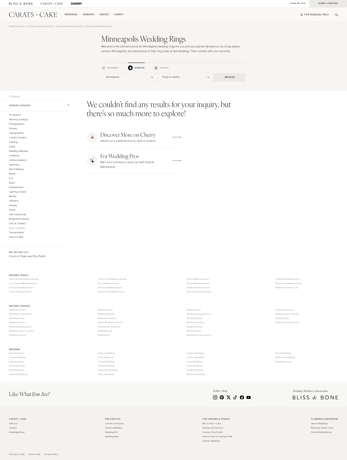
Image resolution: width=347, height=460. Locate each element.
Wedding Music (194, 310)
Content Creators (18, 138)
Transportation (16, 232)
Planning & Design (18, 119)
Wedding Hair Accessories (199, 335)
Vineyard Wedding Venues (21, 287)
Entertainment (16, 187)
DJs (11, 178)
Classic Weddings (17, 357)
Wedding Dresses (195, 327)
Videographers (16, 133)
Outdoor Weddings (195, 353)
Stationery (14, 165)
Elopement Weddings (108, 370)
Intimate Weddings (106, 366)
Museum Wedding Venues (110, 287)
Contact (13, 428)
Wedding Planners (17, 310)
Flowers (13, 128)
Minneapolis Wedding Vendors (70, 26)
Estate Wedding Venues (20, 292)
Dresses (13, 205)
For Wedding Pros (316, 15)
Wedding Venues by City (286, 287)
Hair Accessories (17, 214)
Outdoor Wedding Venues (287, 279)
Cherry (119, 14)
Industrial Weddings (18, 374)
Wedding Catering (17, 335)
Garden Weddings (195, 370)
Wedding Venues (17, 318)
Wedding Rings (282, 318)
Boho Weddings (16, 353)
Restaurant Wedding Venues (111, 292)
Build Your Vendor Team (322, 428)
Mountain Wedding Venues (199, 292)
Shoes (12, 210)
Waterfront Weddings (285, 357)
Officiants (14, 201)
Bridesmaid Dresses (19, 219)
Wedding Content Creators (21, 331)
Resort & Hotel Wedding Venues (24, 279)
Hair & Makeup (16, 169)
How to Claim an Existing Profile (217, 436)
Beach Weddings (283, 353)
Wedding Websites (18, 151)
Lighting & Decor (17, 192)
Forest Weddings (194, 366)
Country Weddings (195, 357)
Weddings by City (283, 362)
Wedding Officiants (195, 322)
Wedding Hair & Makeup (109, 327)
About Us (13, 423)
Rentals (12, 196)
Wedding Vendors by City (287, 322)
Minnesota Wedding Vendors (40, 26)
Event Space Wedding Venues (23, 283)
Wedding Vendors (17, 26)
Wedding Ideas (112, 436)
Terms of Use (34, 454)
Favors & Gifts (16, 237)
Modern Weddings (106, 353)
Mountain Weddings (196, 374)
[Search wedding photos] (76, 4)
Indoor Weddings (105, 374)
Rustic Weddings (105, 357)
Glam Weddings (16, 370)
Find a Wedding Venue (321, 432)
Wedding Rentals (194, 318)
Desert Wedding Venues (198, 283)
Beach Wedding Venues (198, 279)
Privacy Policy (51, 454)
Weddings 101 (111, 432)
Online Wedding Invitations (110, 322)
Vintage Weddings (106, 362)
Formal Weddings (17, 366)
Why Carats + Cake (212, 423)
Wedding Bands (105, 331)
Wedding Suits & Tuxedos (287, 314)
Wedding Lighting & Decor (199, 314)
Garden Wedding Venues (198, 287)
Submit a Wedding (113, 428)
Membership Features (213, 428)
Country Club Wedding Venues (112, 279)
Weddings (71, 14)
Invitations (14, 156)
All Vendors (15, 115)
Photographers (17, 124)
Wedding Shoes (194, 331)
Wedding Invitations (107, 318)
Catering (13, 142)
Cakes (12, 147)
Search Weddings (319, 423)
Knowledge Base (17, 432)
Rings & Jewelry (17, 228)
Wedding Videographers (20, 327)
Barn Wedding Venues (108, 283)
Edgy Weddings (16, 362)
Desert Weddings (195, 362)
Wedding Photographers (20, 314)
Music (12, 183)
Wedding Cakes (105, 310)
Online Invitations (18, 160)
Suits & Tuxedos (17, 223)
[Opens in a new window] (21, 4)
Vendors (88, 14)
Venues (104, 14)
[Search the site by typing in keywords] (335, 14)
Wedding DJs (104, 335)
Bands (12, 174)
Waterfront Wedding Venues (288, 283)
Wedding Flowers (17, 322)
